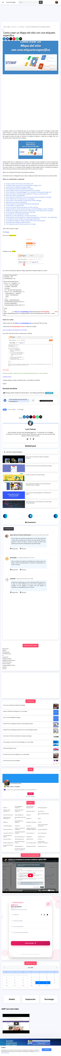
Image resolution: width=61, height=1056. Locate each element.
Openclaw (4, 667)
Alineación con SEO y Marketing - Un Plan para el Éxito (21, 215)
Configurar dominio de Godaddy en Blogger (31, 829)
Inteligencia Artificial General (8, 660)
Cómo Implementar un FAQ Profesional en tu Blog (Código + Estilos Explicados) (39, 502)
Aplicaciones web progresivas (6, 818)
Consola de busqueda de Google (20, 832)
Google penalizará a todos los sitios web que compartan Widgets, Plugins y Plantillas (29, 209)
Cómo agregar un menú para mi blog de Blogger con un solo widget (18, 742)
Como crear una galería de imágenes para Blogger (14, 705)
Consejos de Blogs (41, 829)
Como (27, 825)
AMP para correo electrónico (6, 810)
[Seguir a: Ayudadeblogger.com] (27, 439)
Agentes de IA (5, 648)
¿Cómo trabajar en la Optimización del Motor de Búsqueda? (22, 204)
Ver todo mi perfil (30, 796)
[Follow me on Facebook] (30, 439)
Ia (2, 655)
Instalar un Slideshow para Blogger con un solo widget (15, 711)
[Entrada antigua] (56, 516)
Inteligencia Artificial (6, 658)
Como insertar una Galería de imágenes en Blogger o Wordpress (37, 457)
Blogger (5, 822)
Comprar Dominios (7, 829)
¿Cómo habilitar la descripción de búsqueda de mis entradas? (23, 190)
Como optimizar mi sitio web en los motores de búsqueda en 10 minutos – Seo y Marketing (31, 217)
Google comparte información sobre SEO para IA (19, 184)
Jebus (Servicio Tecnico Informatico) (20, 535)
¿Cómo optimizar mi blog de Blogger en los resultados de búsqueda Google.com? (29, 192)
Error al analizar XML (30, 842)
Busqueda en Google (30, 822)
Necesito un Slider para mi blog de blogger (35, 474)
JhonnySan (13, 557)
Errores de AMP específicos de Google (42, 842)
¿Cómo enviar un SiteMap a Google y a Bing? (18, 187)
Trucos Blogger (20, 409)
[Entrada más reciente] (5, 516)
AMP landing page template (18, 807)
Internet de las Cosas (7, 662)
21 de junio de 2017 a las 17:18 (25, 557)
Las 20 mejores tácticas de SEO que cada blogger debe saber (23, 219)
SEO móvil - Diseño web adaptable (15, 195)
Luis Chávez (30, 429)
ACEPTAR (46, 1049)
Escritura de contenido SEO (8, 846)
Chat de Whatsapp (7, 825)
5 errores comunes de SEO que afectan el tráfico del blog (22, 207)
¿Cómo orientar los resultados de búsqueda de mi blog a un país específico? (27, 194)
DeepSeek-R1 (40, 836)
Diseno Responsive (19, 839)
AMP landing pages (42, 807)
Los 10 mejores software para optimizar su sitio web (20, 212)
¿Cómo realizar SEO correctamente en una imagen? (20, 199)
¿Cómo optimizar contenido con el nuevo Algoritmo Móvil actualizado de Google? (28, 197)
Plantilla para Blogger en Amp (9, 748)
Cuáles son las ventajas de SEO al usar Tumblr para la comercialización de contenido (29, 210)
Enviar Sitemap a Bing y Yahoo (20, 842)
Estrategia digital (18, 846)
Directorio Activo (6, 839)
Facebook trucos (41, 846)
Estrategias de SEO (30, 846)
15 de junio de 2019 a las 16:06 (24, 578)
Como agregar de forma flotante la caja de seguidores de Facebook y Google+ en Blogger (38, 484)
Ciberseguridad (5, 652)
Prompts (4, 668)
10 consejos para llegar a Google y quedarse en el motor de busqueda (25, 220)
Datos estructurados (19, 836)
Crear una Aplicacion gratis (7, 836)
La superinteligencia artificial (8, 665)
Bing (39, 818)
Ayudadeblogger (16, 783)
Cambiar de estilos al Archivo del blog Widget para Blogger (39, 465)
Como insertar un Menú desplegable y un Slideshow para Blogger (38, 493)
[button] (4, 38)
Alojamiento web (29, 811)
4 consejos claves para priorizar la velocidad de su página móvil (23, 185)
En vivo (39, 839)
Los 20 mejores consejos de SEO (15, 205)
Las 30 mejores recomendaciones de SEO (17, 214)
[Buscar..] (41, 2)
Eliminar (24, 549)
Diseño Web (28, 839)
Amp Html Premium (7, 815)
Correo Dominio (29, 833)
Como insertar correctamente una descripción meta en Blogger (23, 200)
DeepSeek (28, 836)
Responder (15, 549)
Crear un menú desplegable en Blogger (11, 717)
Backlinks (28, 818)
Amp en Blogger (18, 815)
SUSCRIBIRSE (49, 393)
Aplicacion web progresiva (43, 813)
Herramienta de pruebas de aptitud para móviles (19, 189)
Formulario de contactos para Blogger (11, 760)
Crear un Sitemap (11, 409)
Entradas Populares (7, 842)
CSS (39, 822)
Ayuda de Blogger (11, 2)
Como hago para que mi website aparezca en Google (20, 224)
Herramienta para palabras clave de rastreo (18, 222)
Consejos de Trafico (7, 833)
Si (33, 400)
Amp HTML (40, 811)
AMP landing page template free (30, 807)
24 (46, 982)
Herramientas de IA (6, 653)
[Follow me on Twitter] (33, 439)
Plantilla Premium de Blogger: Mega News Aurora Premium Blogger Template (20, 729)
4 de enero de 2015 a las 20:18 (40, 535)
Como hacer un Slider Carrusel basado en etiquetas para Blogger (17, 736)
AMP (4, 807)
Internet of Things (6, 663)
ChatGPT (4, 650)
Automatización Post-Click (20, 817)
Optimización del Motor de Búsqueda (16, 202)
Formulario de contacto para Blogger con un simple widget (16, 754)
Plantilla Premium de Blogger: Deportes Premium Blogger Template (18, 723)
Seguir (30, 793)
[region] (30, 12)
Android (28, 815)
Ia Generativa (5, 657)
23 (39, 982)
